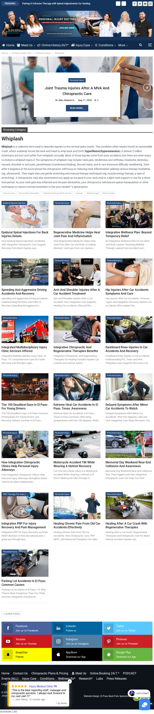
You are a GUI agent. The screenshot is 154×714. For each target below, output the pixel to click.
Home (10, 45)
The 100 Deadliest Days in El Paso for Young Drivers (24, 406)
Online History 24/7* (55, 45)
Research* (86, 678)
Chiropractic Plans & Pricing (49, 673)
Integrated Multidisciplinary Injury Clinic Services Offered (24, 349)
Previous (7, 87)
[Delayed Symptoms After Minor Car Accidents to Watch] (129, 386)
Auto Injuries (8, 193)
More (121, 45)
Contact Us (20, 673)
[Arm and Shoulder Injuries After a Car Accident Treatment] (77, 272)
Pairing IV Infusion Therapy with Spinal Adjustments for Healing (56, 3)
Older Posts (12, 614)
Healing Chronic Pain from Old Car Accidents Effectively (77, 525)
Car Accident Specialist (29, 193)
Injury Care (82, 45)
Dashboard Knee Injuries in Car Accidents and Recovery (127, 349)
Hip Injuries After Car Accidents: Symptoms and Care (127, 291)
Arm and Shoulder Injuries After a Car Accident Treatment (77, 291)
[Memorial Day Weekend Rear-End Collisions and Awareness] (129, 444)
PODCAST (130, 673)
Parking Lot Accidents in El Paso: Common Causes (24, 583)
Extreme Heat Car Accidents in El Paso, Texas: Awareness (76, 406)
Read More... (77, 108)
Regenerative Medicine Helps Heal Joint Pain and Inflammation (77, 234)
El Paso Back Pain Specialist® (115, 696)
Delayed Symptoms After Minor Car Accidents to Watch (127, 406)
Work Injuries (108, 193)
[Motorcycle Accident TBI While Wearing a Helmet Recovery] (77, 444)
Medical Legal (93, 193)
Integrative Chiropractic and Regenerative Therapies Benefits (76, 349)
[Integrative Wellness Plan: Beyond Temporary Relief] (129, 214)
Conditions (106, 45)
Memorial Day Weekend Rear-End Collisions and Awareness (128, 464)
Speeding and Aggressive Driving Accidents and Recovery (24, 291)
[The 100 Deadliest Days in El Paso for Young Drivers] (25, 386)
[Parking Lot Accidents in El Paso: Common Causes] (25, 563)
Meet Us (26, 45)
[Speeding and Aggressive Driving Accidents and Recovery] (25, 272)
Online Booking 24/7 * (104, 673)
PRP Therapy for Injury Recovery (16, 494)
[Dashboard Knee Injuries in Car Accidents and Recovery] (129, 329)
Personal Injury (77, 80)
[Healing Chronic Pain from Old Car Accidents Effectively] (77, 505)
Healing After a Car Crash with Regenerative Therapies (126, 525)
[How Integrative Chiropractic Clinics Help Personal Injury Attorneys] (25, 444)
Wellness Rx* (66, 678)
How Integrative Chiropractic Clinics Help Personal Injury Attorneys (21, 466)
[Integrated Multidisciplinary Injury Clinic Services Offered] (25, 329)
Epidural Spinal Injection (14, 203)
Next (147, 87)
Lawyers (79, 193)
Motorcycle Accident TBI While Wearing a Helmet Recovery (74, 464)
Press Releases (117, 678)
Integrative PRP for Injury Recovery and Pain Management (24, 525)
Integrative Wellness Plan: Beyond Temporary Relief (129, 234)
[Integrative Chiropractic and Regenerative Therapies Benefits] (77, 329)
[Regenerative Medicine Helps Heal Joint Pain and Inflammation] (77, 214)
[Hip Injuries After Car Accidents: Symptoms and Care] (129, 272)
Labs (99, 678)
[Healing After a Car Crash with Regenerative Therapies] (129, 505)
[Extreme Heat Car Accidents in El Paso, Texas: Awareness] (77, 386)
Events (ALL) (10, 678)
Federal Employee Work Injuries (57, 193)
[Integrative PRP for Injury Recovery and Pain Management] (25, 505)
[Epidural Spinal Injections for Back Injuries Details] (25, 214)
